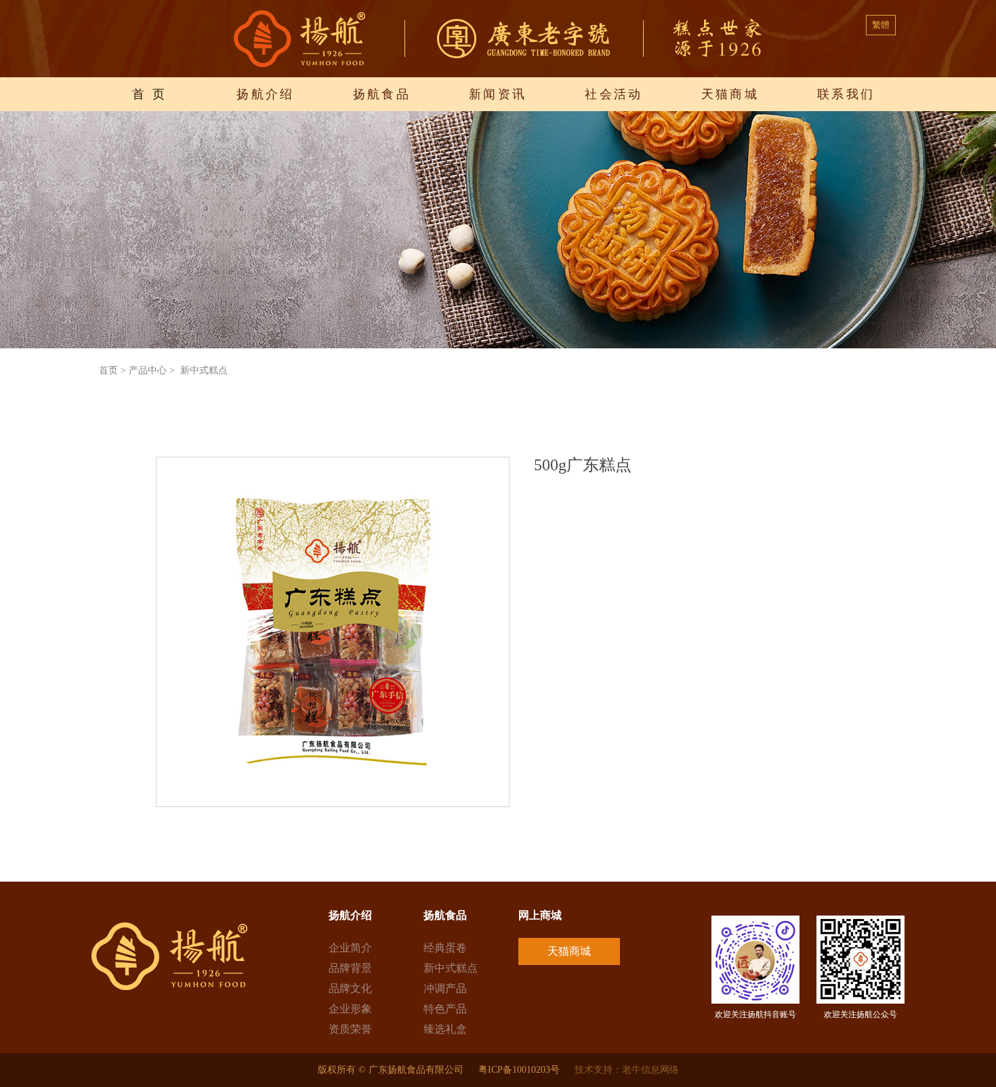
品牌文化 (350, 988)
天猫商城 (730, 94)
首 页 (149, 94)
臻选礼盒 (445, 1029)
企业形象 (350, 1008)
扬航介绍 (265, 94)
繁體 (881, 25)
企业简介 (350, 947)
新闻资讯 (498, 94)
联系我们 (846, 94)
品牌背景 (350, 968)
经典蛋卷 (445, 947)
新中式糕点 (450, 968)
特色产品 (445, 1008)
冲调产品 (445, 988)
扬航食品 (382, 94)
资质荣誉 (350, 1029)
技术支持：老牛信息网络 (627, 1070)
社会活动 (614, 94)
